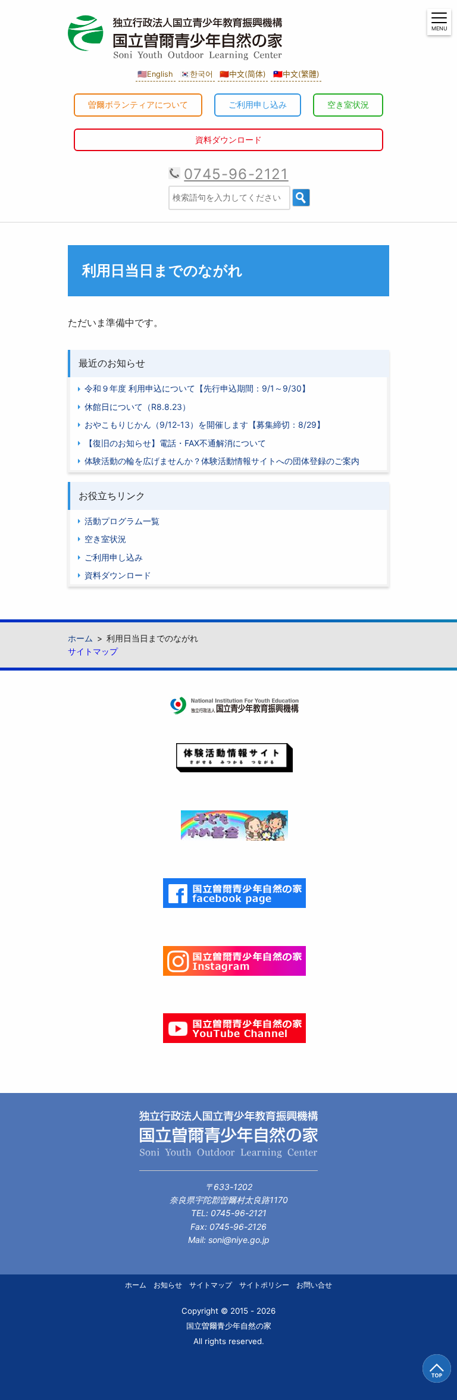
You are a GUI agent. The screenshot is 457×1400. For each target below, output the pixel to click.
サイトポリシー (264, 1284)
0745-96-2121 (236, 174)
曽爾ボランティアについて (138, 104)
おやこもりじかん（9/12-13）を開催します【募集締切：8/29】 (204, 424)
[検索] (301, 197)
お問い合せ (314, 1284)
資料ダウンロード (228, 139)
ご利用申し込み (257, 104)
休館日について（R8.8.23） (137, 407)
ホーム (135, 1284)
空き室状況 (348, 104)
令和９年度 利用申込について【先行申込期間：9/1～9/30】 (197, 388)
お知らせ (168, 1284)
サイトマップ (93, 651)
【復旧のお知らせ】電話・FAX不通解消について (175, 443)
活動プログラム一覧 (121, 521)
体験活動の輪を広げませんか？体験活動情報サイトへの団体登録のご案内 (221, 461)
